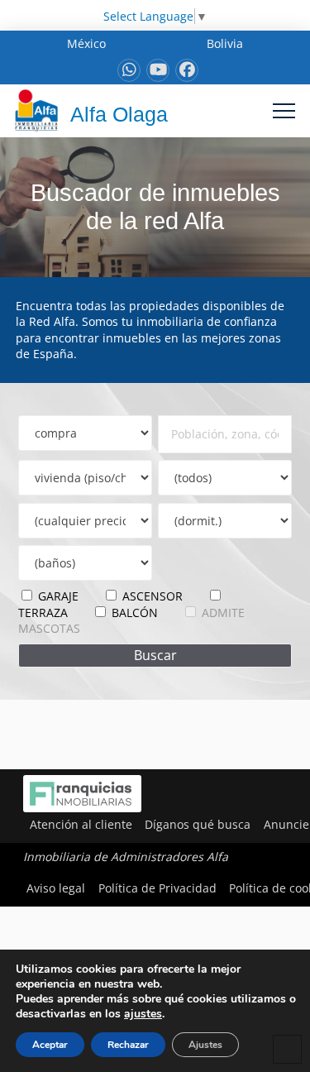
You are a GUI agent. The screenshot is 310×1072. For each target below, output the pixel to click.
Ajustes (205, 1044)
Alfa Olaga (119, 114)
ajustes (143, 1014)
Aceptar (50, 1044)
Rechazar (128, 1044)
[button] (284, 110)
